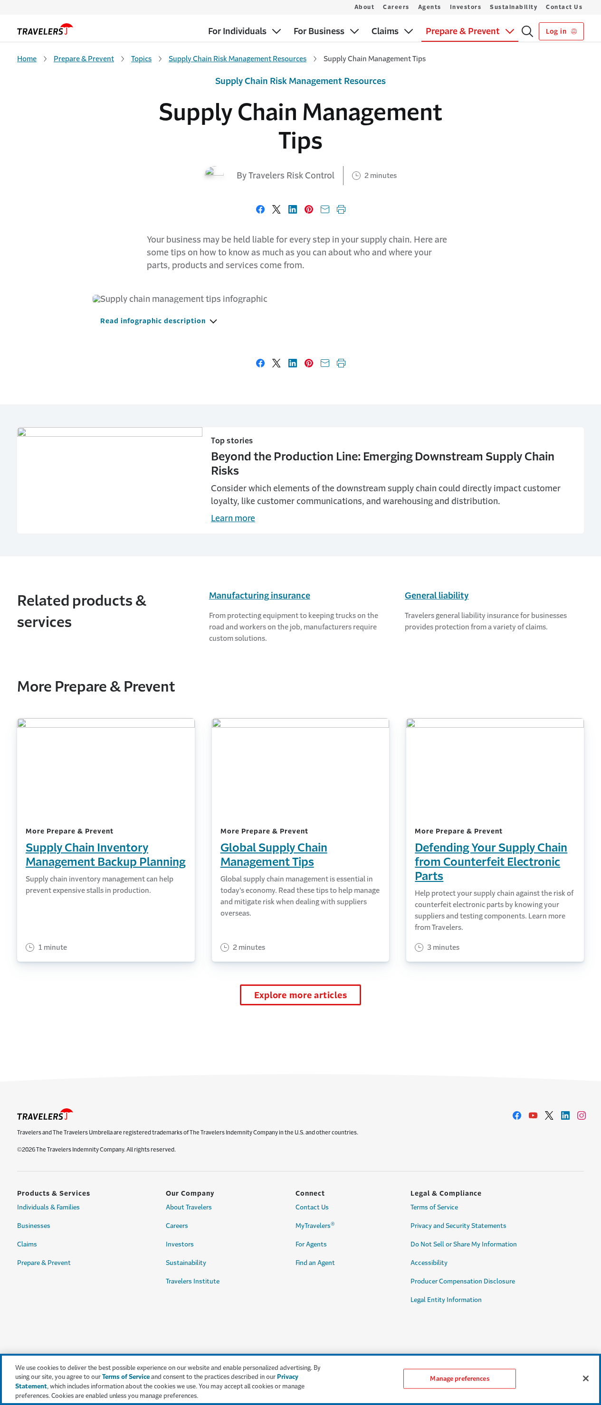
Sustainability (513, 7)
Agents (429, 7)
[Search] (527, 31)
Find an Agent (315, 1263)
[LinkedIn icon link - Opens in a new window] (565, 1115)
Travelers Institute (192, 1281)
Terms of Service (434, 1207)
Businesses (33, 1226)
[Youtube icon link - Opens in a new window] (533, 1115)
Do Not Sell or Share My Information (463, 1244)
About (364, 7)
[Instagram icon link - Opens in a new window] (581, 1115)
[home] (45, 29)
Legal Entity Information (446, 1300)
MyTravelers (315, 1225)
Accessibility (429, 1263)
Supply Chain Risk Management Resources (237, 58)
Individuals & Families (48, 1207)
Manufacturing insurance (259, 595)
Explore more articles (300, 995)
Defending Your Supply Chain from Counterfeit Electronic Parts (491, 862)
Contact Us (564, 7)
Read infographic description (153, 321)
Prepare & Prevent (84, 58)
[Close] (585, 1378)
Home (27, 58)
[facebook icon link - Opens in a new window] (517, 1115)
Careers (396, 7)
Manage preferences (459, 1379)
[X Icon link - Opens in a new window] (549, 1115)
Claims (27, 1244)
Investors (466, 7)
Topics (141, 58)
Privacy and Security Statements (458, 1226)
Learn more (233, 518)
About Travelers (189, 1207)
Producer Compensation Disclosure (462, 1281)
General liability (436, 595)
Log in (557, 31)
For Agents (311, 1244)
